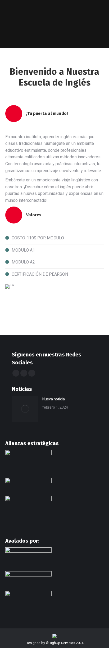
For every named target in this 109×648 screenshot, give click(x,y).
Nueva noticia (53, 399)
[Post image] (25, 409)
